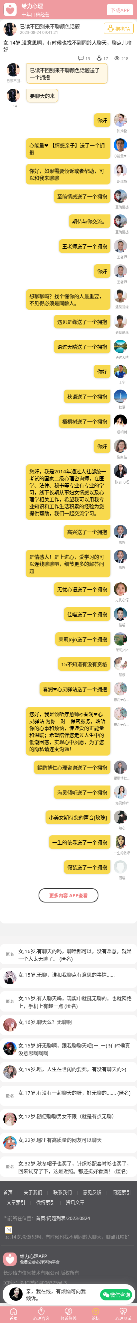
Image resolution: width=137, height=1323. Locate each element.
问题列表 (56, 1218)
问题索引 (121, 1192)
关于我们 (33, 1192)
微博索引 (45, 1202)
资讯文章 (75, 1202)
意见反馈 (92, 1192)
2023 (72, 1218)
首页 (8, 1192)
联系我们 (62, 1192)
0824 (84, 1218)
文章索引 (16, 1202)
